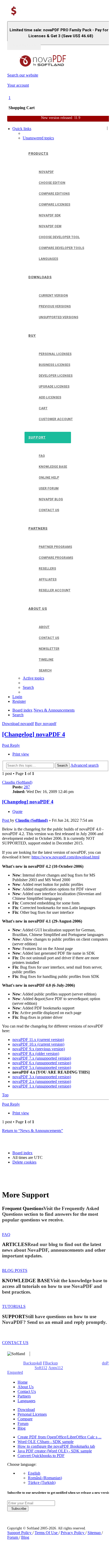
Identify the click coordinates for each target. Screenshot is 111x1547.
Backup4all (32, 1363)
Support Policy (20, 1532)
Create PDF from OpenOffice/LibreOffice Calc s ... (59, 1437)
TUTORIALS (14, 1306)
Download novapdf (18, 723)
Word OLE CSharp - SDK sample (46, 1441)
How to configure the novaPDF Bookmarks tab (56, 1446)
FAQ (6, 1234)
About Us (26, 1387)
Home (23, 1382)
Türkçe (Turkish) (42, 1482)
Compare (25, 1419)
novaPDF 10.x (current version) (38, 1044)
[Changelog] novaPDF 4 (33, 734)
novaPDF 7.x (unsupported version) (41, 1058)
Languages (26, 1401)
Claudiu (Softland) (17, 782)
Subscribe (17, 1509)
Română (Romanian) (45, 1478)
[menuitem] (38, 138)
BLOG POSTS (14, 1270)
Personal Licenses (32, 1414)
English (34, 1473)
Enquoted (15, 1372)
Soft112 (41, 1367)
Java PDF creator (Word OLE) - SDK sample (55, 1451)
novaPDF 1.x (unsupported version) (41, 1086)
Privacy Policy (73, 1532)
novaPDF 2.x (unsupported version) (41, 1081)
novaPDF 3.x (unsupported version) (41, 1077)
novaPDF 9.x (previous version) (38, 1049)
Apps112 (55, 1367)
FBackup (50, 1363)
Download (26, 1409)
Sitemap (95, 1532)
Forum (23, 1423)
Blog (22, 1428)
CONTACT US (15, 1342)
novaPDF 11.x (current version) (38, 1039)
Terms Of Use (47, 1532)
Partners (24, 1396)
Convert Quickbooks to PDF (41, 1455)
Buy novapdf (45, 723)
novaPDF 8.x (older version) (35, 1053)
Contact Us (27, 1391)
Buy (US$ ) (24, 45)
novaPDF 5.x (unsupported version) (41, 1067)
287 (27, 787)
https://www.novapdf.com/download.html (65, 857)
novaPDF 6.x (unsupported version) (41, 1063)
